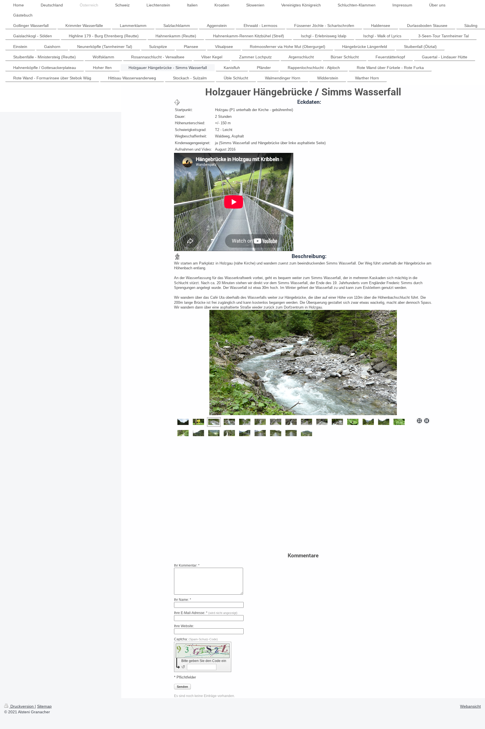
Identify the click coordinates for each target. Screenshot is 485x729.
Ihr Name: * (182, 600)
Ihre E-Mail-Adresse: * (205, 613)
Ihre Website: (184, 626)
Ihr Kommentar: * (187, 565)
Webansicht (470, 706)
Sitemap (44, 706)
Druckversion (22, 706)
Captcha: (196, 639)
